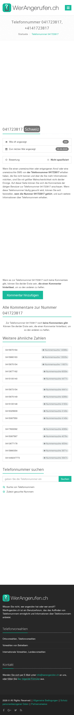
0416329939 (36, 410)
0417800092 (36, 429)
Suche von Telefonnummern (20, 487)
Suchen (65, 479)
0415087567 (36, 436)
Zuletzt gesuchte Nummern (20, 491)
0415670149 (36, 396)
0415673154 (36, 389)
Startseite (23, 34)
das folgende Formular (29, 678)
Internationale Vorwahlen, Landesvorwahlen (24, 651)
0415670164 (36, 349)
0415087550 (36, 418)
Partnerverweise (39, 704)
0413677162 (36, 371)
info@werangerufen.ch (48, 674)
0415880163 (36, 357)
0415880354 (36, 450)
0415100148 (36, 403)
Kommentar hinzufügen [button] (23, 295)
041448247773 (36, 457)
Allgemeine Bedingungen (45, 700)
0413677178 (36, 443)
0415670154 (36, 364)
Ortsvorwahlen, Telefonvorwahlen (19, 638)
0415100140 (36, 378)
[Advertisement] (37, 84)
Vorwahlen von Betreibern (15, 645)
